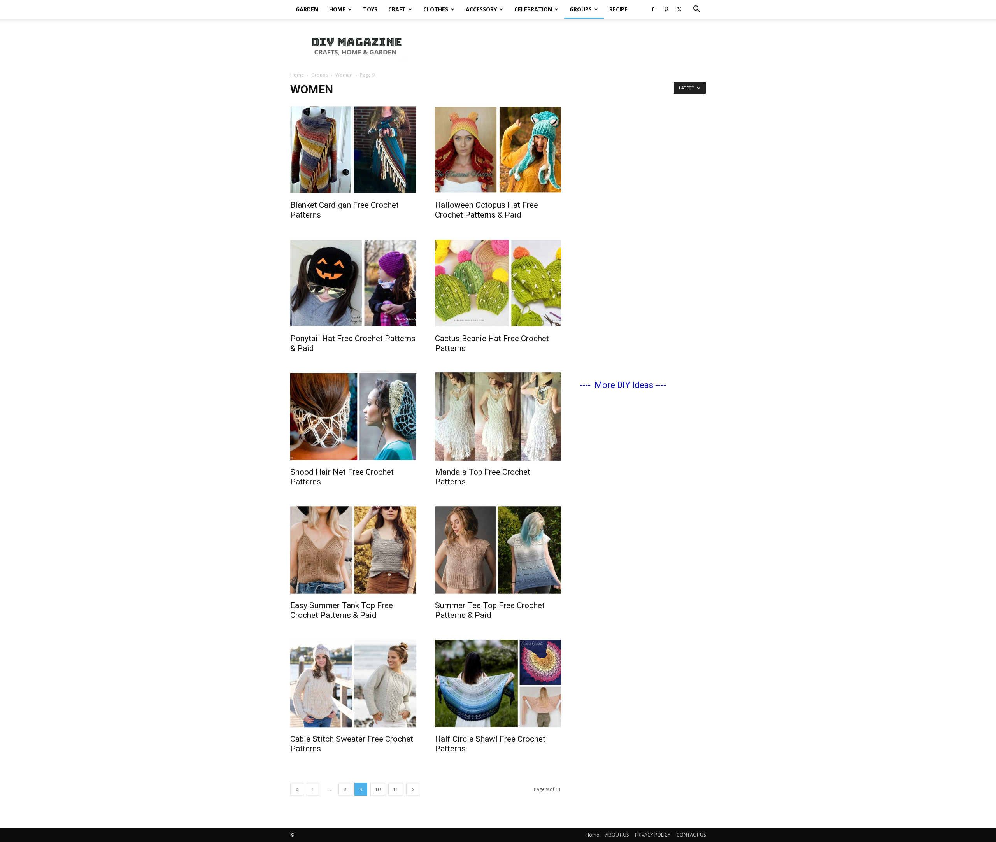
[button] (696, 10)
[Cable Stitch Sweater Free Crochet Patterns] (353, 683)
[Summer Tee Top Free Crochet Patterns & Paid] (498, 550)
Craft (397, 9)
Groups (581, 9)
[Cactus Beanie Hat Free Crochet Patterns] (498, 283)
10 (378, 789)
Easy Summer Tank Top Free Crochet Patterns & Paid (341, 610)
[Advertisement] (564, 45)
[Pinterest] (666, 9)
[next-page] (412, 789)
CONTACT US (691, 834)
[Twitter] (679, 9)
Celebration (533, 9)
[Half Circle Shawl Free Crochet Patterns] (498, 683)
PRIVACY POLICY (652, 834)
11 (395, 789)
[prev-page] (296, 789)
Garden (307, 9)
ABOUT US (617, 834)
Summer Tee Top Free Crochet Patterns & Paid (490, 610)
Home (337, 9)
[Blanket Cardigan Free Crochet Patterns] (353, 149)
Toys (370, 9)
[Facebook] (653, 9)
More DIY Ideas (623, 385)
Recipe (618, 9)
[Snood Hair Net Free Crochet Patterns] (353, 416)
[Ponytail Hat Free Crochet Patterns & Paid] (353, 283)
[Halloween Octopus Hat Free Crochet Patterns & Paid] (498, 149)
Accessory (481, 9)
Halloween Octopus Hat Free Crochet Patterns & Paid (486, 209)
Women (343, 75)
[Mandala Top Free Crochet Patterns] (498, 416)
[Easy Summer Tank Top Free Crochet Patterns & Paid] (353, 550)
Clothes (435, 9)
